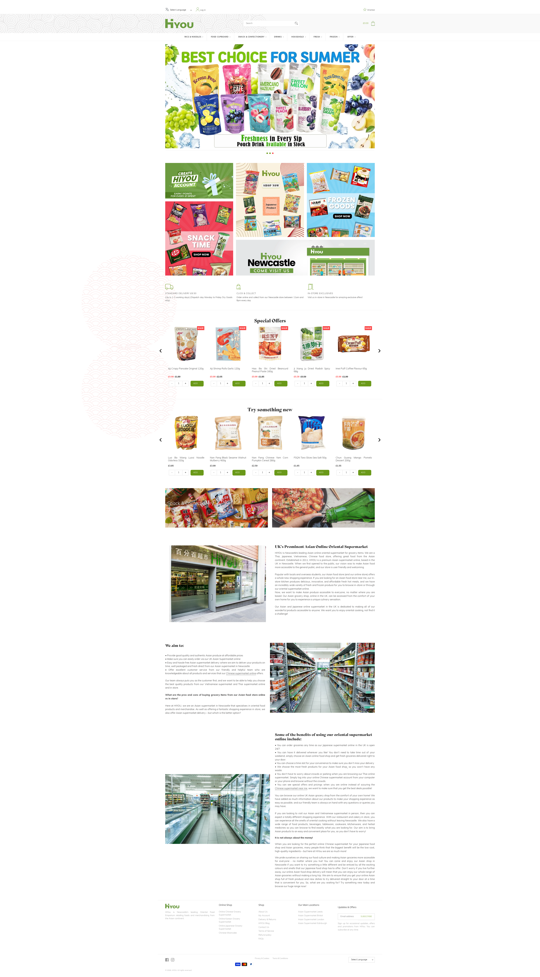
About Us (262, 912)
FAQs (261, 939)
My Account (264, 916)
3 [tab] (273, 153)
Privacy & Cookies (262, 958)
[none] (3, 97)
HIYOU (174, 970)
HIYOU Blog (264, 923)
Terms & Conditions (280, 958)
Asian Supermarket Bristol (310, 916)
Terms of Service (266, 931)
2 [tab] (270, 153)
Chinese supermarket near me (291, 788)
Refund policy (264, 935)
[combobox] (271, 23)
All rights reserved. (184, 970)
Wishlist (371, 10)
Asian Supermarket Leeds (310, 912)
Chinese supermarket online (241, 673)
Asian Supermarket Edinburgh (312, 923)
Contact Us (263, 927)
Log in (202, 10)
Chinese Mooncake (228, 933)
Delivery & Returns (267, 920)
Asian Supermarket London (311, 920)
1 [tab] (267, 153)
